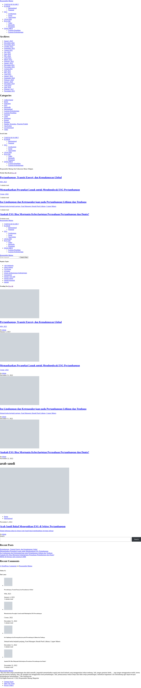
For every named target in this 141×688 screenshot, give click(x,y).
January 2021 (8, 76)
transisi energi (8, 278)
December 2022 (9, 43)
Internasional (12, 8)
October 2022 (8, 46)
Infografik (7, 107)
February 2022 (9, 61)
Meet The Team (9, 683)
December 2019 (9, 84)
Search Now (24, 257)
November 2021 (9, 67)
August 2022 (8, 50)
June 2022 (7, 54)
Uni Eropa (7, 269)
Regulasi (7, 122)
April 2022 (7, 58)
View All (13, 173)
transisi (6, 282)
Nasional (11, 10)
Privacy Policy (9, 685)
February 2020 (9, 80)
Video (10, 23)
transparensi (8, 275)
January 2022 (8, 63)
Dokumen (7, 103)
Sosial (10, 15)
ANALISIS (8, 19)
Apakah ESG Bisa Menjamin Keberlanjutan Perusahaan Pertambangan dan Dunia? (27, 555)
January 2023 (8, 41)
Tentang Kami (8, 682)
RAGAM (7, 21)
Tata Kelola (12, 17)
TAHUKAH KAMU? (11, 4)
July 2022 (7, 52)
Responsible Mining (6, 1)
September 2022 (9, 48)
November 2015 (9, 91)
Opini (6, 116)
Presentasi (11, 27)
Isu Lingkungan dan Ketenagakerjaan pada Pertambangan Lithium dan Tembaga (26, 553)
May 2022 (7, 56)
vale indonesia (8, 265)
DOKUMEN (8, 28)
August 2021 (8, 69)
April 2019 (7, 85)
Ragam (6, 120)
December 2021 (9, 65)
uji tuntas (7, 271)
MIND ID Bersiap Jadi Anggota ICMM (13, 557)
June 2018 (7, 87)
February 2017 (9, 89)
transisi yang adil (9, 277)
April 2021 (7, 74)
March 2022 (8, 59)
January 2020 (8, 82)
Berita (6, 102)
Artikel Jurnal (8, 100)
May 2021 (7, 72)
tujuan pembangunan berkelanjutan (15, 273)
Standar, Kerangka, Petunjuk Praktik (16, 124)
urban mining (8, 267)
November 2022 (9, 45)
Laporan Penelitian (14, 30)
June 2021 (7, 71)
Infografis (11, 25)
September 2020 (9, 78)
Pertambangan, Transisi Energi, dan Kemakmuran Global (18, 549)
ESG (5, 12)
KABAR (7, 6)
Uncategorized (9, 128)
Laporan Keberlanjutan (15, 32)
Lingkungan (12, 14)
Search (2, 536)
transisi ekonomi (9, 280)
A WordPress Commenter (8, 566)
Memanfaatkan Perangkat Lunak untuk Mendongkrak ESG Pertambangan (24, 551)
